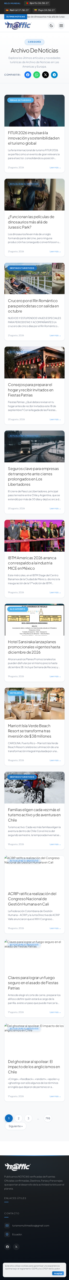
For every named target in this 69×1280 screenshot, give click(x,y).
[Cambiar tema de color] (51, 25)
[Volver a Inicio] (18, 25)
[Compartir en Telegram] (54, 74)
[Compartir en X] (45, 74)
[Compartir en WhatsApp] (36, 74)
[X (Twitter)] (16, 1247)
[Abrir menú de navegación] (61, 25)
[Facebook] (7, 1247)
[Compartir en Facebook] (27, 74)
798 (47, 1118)
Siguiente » (16, 1126)
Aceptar (58, 1273)
